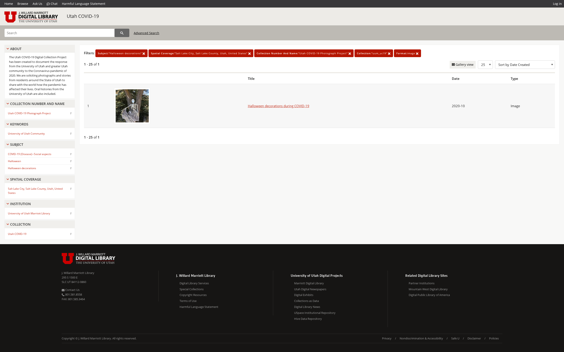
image (406, 53)
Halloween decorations (22, 168)
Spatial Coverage (25, 179)
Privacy (386, 338)
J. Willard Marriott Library (78, 273)
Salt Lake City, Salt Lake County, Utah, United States (35, 191)
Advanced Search (146, 33)
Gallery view (464, 64)
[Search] (122, 33)
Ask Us (37, 4)
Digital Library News (307, 307)
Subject (16, 144)
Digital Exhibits (303, 295)
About (15, 49)
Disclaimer (474, 338)
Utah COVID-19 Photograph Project (29, 113)
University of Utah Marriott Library (29, 213)
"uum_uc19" (372, 53)
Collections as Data (306, 301)
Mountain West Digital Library (428, 289)
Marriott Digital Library (309, 283)
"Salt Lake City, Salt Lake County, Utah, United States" (199, 53)
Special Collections (192, 289)
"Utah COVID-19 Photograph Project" (303, 53)
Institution (20, 204)
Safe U (455, 338)
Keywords (19, 124)
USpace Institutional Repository (315, 313)
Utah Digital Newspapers (310, 289)
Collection (20, 224)
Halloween (14, 161)
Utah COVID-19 (83, 16)
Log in (557, 4)
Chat (54, 4)
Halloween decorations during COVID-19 (278, 106)
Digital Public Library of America (429, 295)
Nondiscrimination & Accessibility (421, 338)
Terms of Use (188, 301)
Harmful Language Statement (83, 4)
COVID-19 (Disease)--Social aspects (29, 154)
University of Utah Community (26, 133)
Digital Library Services (194, 283)
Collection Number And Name (37, 103)
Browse (22, 4)
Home (8, 4)
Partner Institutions (421, 283)
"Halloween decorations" (120, 53)
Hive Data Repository (308, 319)
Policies (494, 338)
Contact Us (72, 290)
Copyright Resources (193, 295)
